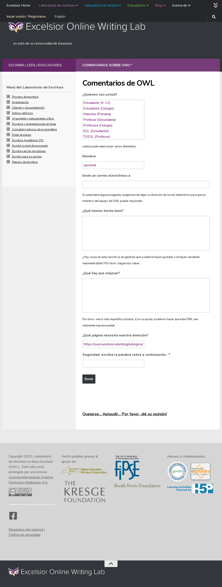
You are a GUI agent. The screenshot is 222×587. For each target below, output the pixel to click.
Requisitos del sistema (26, 529)
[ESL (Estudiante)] (113, 131)
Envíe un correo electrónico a (106, 175)
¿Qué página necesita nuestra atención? (115, 335)
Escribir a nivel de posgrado (30, 146)
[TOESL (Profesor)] (113, 137)
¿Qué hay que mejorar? (101, 273)
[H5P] (190, 492)
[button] (9, 97)
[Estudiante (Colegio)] (113, 108)
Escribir (16, 65)
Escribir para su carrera (27, 157)
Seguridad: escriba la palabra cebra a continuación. (126, 355)
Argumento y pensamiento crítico (33, 119)
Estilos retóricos (22, 113)
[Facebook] (13, 517)
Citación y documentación (28, 108)
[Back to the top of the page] (111, 563)
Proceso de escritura (25, 97)
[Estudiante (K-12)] (113, 103)
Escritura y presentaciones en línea (34, 124)
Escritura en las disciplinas (29, 151)
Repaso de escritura (25, 162)
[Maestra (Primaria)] (113, 114)
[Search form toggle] (214, 16)
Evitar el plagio (21, 135)
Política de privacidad (24, 534)
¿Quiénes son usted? (99, 94)
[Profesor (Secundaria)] (113, 120)
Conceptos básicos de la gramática (34, 129)
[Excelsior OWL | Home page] (79, 26)
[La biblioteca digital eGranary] (200, 479)
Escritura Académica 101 (28, 140)
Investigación (20, 102)
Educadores (50, 65)
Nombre (89, 156)
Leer (31, 65)
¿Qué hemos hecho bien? (103, 211)
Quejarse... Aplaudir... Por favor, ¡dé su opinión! (124, 414)
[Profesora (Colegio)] (113, 125)
